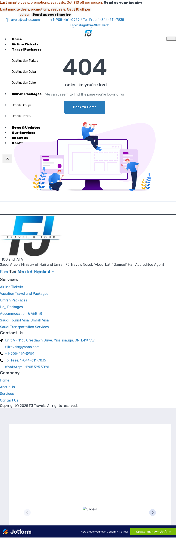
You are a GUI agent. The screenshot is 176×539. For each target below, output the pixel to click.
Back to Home (85, 107)
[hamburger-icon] (171, 39)
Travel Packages (27, 49)
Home (17, 39)
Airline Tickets (25, 44)
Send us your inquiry (123, 2)
